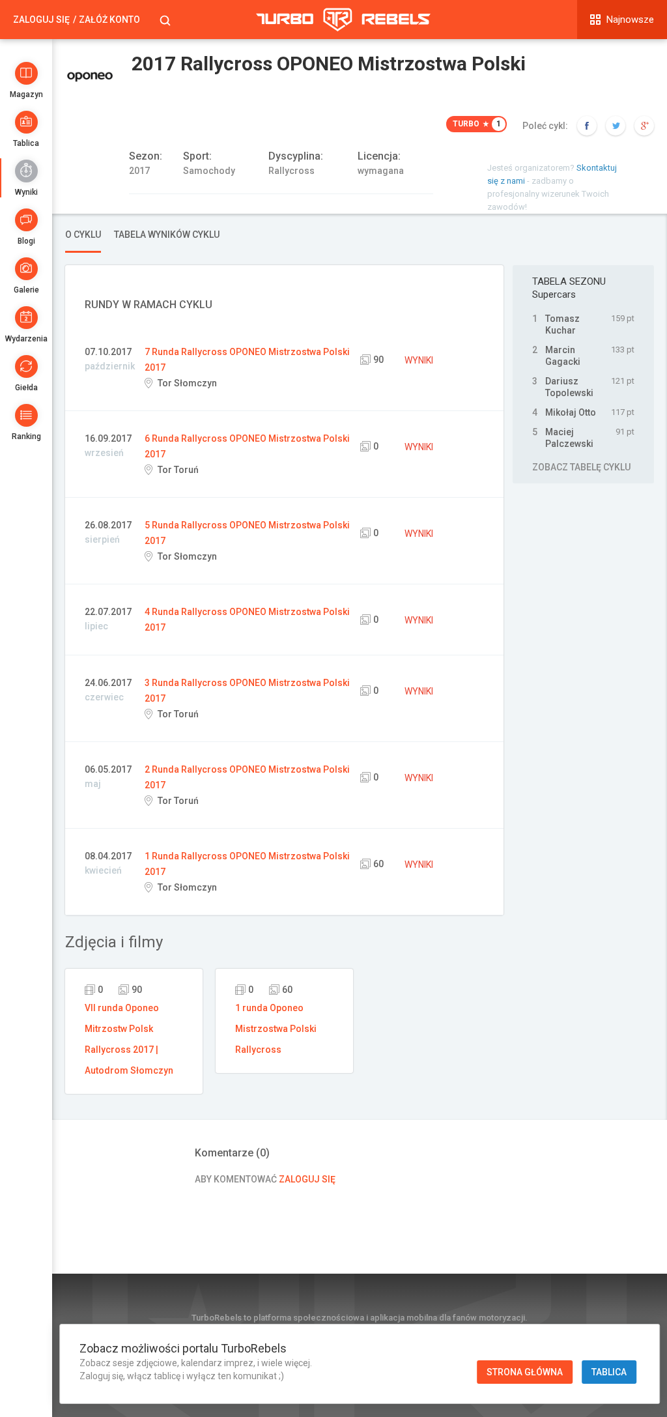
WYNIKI (418, 360)
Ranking (26, 436)
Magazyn (26, 94)
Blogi (26, 241)
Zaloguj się (41, 19)
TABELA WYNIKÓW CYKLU (167, 234)
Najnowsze (630, 19)
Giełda (26, 387)
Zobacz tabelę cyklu (581, 467)
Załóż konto (109, 19)
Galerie (26, 289)
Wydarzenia (26, 338)
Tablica (26, 143)
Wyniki (26, 192)
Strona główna (525, 1372)
